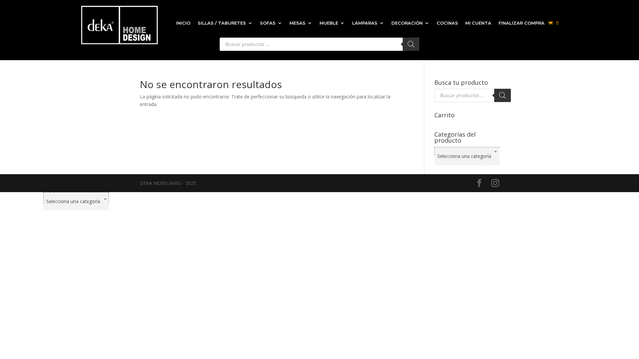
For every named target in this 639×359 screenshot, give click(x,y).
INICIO (183, 23)
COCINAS (447, 23)
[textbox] (467, 156)
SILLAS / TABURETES (222, 23)
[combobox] (466, 151)
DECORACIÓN (407, 23)
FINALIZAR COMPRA (521, 23)
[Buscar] (502, 95)
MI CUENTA (478, 23)
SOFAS (268, 23)
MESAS (298, 23)
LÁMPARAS (364, 23)
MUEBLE (329, 23)
